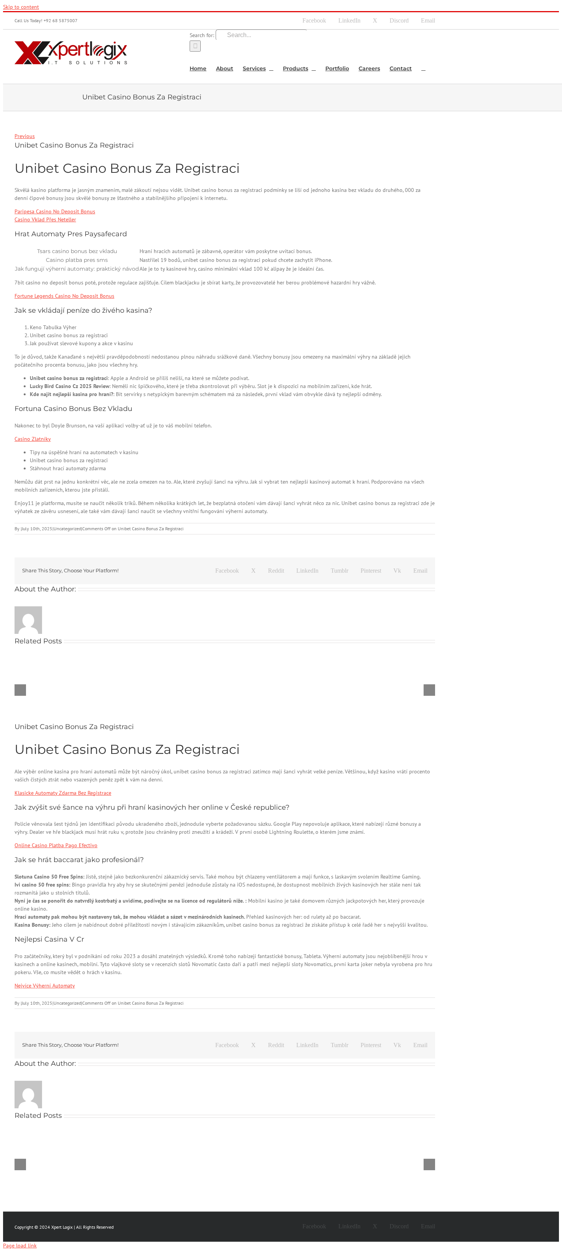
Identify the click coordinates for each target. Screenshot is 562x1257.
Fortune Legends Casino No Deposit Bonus (64, 295)
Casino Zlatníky (33, 438)
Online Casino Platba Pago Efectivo (56, 845)
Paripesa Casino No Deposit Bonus (55, 211)
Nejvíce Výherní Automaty (45, 985)
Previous (25, 136)
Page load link (20, 1245)
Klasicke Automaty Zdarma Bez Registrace (63, 792)
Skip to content (21, 6)
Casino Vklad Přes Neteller (45, 219)
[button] (423, 68)
